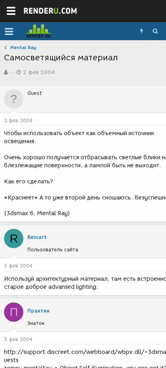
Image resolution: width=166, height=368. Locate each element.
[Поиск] (155, 31)
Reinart (37, 237)
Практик (38, 311)
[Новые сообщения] (141, 31)
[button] (9, 31)
